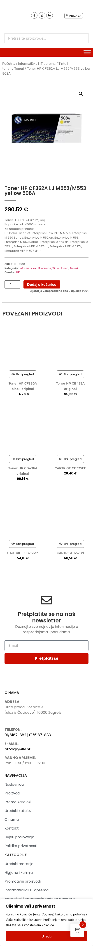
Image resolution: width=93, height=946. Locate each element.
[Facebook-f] (34, 15)
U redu (46, 936)
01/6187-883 (40, 735)
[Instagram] (42, 15)
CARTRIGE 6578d (70, 553)
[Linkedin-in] (49, 15)
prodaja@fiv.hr (17, 749)
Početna (8, 64)
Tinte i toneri (60, 268)
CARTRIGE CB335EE (70, 468)
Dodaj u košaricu (41, 284)
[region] (46, 922)
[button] (81, 94)
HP (18, 272)
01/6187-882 (15, 735)
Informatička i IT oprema (37, 64)
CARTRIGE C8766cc (22, 553)
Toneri (19, 69)
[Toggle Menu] (87, 52)
